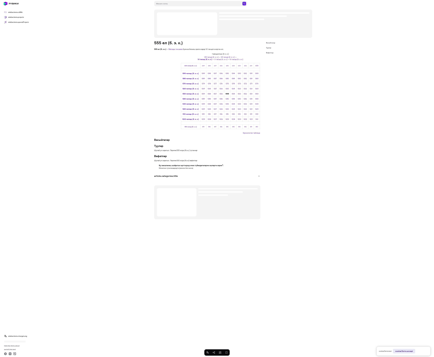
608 (209, 65)
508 (209, 119)
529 (203, 109)
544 (233, 99)
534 (233, 104)
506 (221, 119)
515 (227, 114)
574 (233, 83)
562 (245, 89)
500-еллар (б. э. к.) (190, 119)
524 (233, 109)
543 (239, 99)
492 (245, 127)
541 (251, 99)
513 (239, 114)
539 (203, 104)
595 (227, 73)
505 (227, 119)
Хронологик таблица (251, 133)
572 (245, 83)
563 (239, 89)
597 (215, 73)
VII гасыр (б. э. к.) (228, 57)
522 (245, 109)
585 (227, 78)
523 (239, 109)
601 (251, 65)
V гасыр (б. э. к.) (220, 59)
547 (215, 99)
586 (221, 78)
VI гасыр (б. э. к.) (205, 59)
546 (221, 99)
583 (239, 78)
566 (221, 89)
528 (209, 109)
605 (227, 65)
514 (233, 114)
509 (203, 119)
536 (221, 104)
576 (221, 83)
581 (251, 78)
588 (209, 78)
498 (209, 127)
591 (251, 73)
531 (251, 104)
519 (203, 114)
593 (239, 73)
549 (203, 99)
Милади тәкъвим (175, 49)
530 (256, 104)
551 (251, 94)
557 (215, 94)
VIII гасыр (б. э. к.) (211, 57)
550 (256, 94)
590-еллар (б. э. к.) (191, 73)
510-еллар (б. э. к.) (191, 114)
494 (233, 127)
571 (251, 83)
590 (256, 73)
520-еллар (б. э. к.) (191, 109)
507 (215, 119)
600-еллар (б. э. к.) (190, 65)
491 (251, 127)
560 (256, 89)
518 (209, 114)
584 (233, 78)
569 (203, 89)
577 (215, 83)
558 (209, 94)
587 (215, 78)
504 (233, 119)
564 (233, 89)
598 (209, 73)
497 (215, 127)
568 (209, 89)
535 (227, 104)
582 (245, 78)
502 (245, 119)
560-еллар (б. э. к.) (191, 89)
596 (221, 73)
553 (239, 94)
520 (256, 109)
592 (245, 73)
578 (209, 83)
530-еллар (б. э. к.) (191, 104)
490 (257, 127)
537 (215, 104)
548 (209, 99)
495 (227, 127)
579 (203, 83)
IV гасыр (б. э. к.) (236, 59)
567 (215, 89)
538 (209, 104)
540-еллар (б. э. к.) (191, 99)
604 (233, 65)
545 (227, 99)
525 (227, 109)
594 (233, 73)
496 (221, 127)
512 (245, 114)
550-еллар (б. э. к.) (191, 94)
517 (215, 114)
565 (227, 89)
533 (239, 104)
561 (251, 89)
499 (203, 127)
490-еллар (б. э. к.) (191, 127)
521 (251, 109)
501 (251, 119)
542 (245, 99)
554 (233, 94)
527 (215, 109)
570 (256, 83)
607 (215, 65)
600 (256, 66)
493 (239, 127)
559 (203, 94)
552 (245, 94)
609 (203, 65)
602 (245, 65)
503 (239, 119)
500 (257, 119)
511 (251, 114)
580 (256, 78)
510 (257, 114)
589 (203, 78)
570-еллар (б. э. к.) (191, 83)
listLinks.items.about (11, 346)
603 (239, 65)
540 (256, 99)
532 (245, 104)
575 (227, 83)
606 (221, 65)
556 (221, 94)
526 (221, 109)
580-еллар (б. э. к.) (191, 78)
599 (203, 73)
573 (239, 83)
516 (221, 114)
